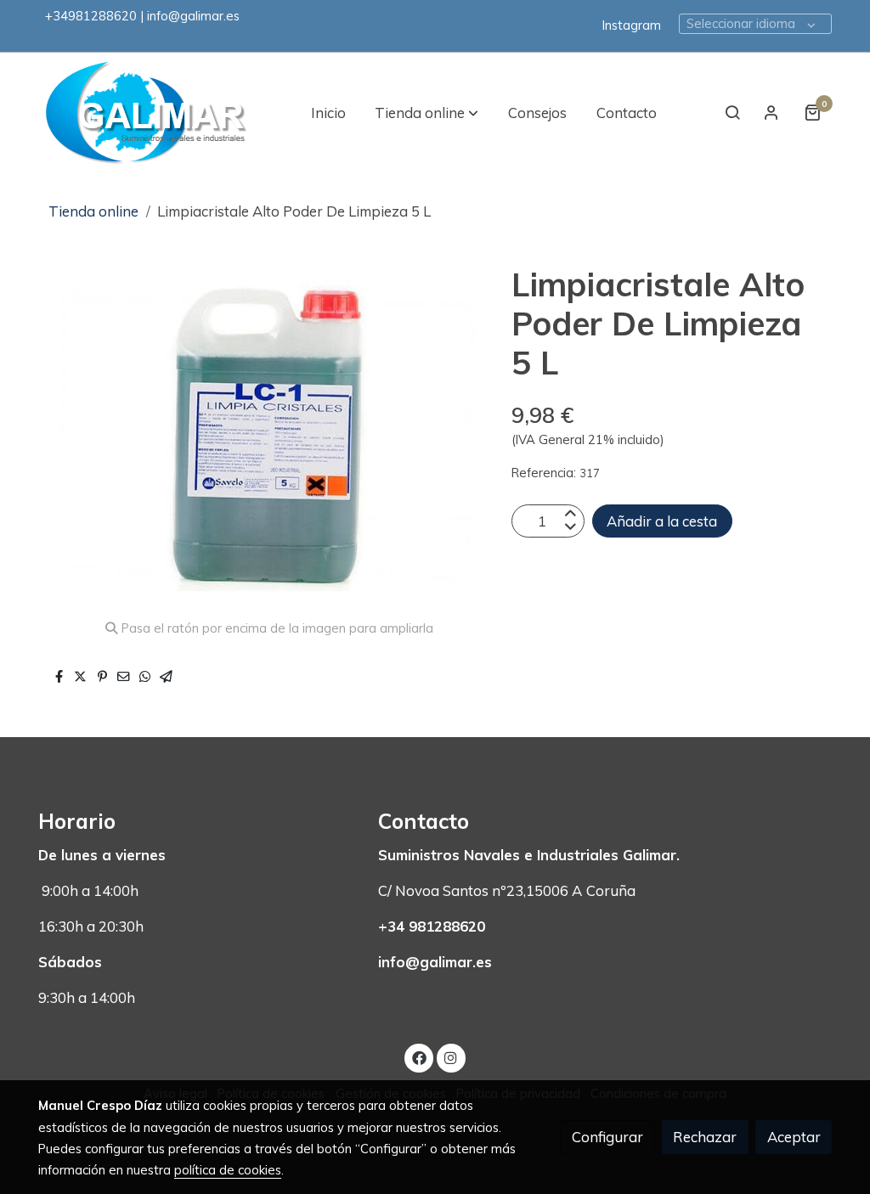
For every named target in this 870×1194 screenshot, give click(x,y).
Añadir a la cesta (662, 521)
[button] (426, 112)
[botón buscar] (732, 112)
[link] (147, 112)
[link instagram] (451, 1057)
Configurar (607, 1137)
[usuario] (771, 112)
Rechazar (705, 1137)
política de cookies (227, 1170)
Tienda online (93, 211)
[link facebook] (418, 1057)
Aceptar (794, 1137)
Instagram (631, 25)
